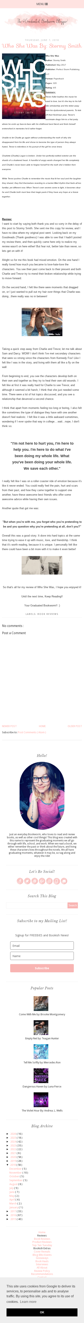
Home (42, 726)
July (11, 1188)
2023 (13, 1145)
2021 (13, 1153)
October (14, 1176)
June (12, 1191)
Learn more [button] (28, 1301)
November (15, 1172)
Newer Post (9, 726)
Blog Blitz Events (42, 1254)
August (13, 1184)
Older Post (75, 726)
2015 (13, 1219)
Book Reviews (48, 614)
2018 (13, 1164)
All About (42, 1267)
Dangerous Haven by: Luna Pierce (42, 1086)
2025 (13, 1137)
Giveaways (42, 1257)
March (13, 1203)
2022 (13, 1149)
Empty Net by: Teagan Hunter (42, 1038)
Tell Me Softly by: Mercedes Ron (42, 1062)
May (12, 1195)
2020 (13, 1157)
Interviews (42, 1264)
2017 (13, 1211)
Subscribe (42, 968)
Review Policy (42, 1270)
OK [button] (42, 1312)
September (16, 1180)
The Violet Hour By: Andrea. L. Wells (42, 1110)
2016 (13, 1215)
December (15, 1168)
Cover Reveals (42, 1251)
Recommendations (42, 1274)
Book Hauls (42, 1261)
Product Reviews (42, 1241)
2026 (13, 1133)
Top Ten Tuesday (42, 1245)
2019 (13, 1160)
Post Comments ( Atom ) (32, 732)
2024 (13, 1141)
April (12, 1199)
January (14, 1207)
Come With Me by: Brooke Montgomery (42, 1014)
